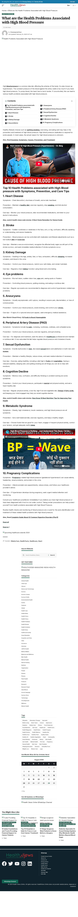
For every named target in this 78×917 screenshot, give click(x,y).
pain (30, 327)
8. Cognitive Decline (49, 115)
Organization (24, 668)
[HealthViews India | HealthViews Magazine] (18, 5)
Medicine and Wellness (27, 654)
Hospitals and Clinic (26, 638)
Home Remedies (25, 635)
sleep (32, 425)
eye (38, 278)
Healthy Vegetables (35, 737)
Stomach (37, 746)
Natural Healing (25, 662)
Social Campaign (25, 692)
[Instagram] (23, 863)
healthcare (51, 337)
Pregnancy (16, 477)
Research (23, 684)
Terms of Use (38, 1)
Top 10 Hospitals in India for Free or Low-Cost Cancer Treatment (29, 831)
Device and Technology (27, 589)
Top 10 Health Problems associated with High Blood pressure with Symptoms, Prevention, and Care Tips (19, 107)
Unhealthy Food (46, 746)
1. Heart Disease (12, 113)
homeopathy (51, 737)
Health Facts (24, 541)
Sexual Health (26, 744)
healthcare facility (26, 632)
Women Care (34, 749)
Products (23, 681)
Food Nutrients (26, 727)
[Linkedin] (29, 863)
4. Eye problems (12, 123)
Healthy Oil (25, 737)
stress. (61, 308)
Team (5, 838)
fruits (48, 361)
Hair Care (34, 727)
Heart (40, 541)
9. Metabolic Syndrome (51, 119)
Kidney (41, 739)
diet (13, 240)
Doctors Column (25, 594)
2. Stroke (10, 116)
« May (23, 791)
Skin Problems (43, 744)
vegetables (58, 361)
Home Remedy (26, 739)
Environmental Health (27, 600)
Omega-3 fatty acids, (66, 391)
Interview (23, 646)
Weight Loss (25, 749)
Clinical (23, 586)
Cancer (42, 722)
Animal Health (25, 580)
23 (54, 779)
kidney (25, 269)
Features (23, 605)
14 (44, 775)
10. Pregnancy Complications (53, 122)
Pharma (23, 673)
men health (25, 741)
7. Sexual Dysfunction (49, 112)
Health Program (47, 730)
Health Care (24, 610)
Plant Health (24, 679)
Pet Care (42, 741)
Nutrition (23, 665)
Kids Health (48, 739)
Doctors (23, 591)
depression (49, 722)
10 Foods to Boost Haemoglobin (34, 317)
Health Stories (26, 732)
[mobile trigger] (3, 5)
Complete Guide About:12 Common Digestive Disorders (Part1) (34, 517)
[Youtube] (17, 863)
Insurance (24, 643)
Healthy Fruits (35, 734)
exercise (21, 240)
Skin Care (34, 744)
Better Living (25, 722)
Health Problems (8, 14)
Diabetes (24, 725)
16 (54, 775)
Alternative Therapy (35, 720)
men (30, 349)
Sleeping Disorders (27, 746)
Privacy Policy (26, 1)
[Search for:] (36, 555)
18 (29, 779)
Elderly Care (15, 541)
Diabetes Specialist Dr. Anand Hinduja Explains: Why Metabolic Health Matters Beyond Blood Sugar (67, 833)
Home (4, 10)
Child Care (24, 583)
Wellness (23, 703)
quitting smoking (33, 130)
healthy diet (24, 205)
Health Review (25, 624)
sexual (43, 349)
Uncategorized (25, 700)
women (6, 351)
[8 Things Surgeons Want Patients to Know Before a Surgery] (48, 821)
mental (46, 383)
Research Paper (25, 687)
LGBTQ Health (25, 649)
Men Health (24, 657)
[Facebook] (4, 863)
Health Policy (24, 616)
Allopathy (24, 720)
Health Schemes (25, 627)
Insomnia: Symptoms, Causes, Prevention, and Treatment (33, 140)
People (23, 670)
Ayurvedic (44, 720)
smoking (51, 205)
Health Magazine (26, 730)
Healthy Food (25, 734)
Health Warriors (36, 732)
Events (23, 602)
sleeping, (61, 257)
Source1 (6, 522)
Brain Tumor (34, 722)
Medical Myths (25, 651)
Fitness (40, 725)
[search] (64, 5)
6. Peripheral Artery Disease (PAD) (54, 109)
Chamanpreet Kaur (16, 32)
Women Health (25, 706)
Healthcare (33, 541)
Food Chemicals (48, 725)
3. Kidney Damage (13, 119)
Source (6, 527)
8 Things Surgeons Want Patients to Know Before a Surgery (48, 831)
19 (33, 779)
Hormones (34, 739)
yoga (41, 749)
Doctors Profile (25, 597)
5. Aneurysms (47, 105)
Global (23, 608)
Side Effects (24, 689)
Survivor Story (25, 695)
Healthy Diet (46, 732)
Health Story (24, 630)
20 (39, 779)
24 (24, 783)
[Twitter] (10, 863)
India (22, 640)
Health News (24, 613)
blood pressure (12, 86)
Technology (24, 698)
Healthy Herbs (45, 734)
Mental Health (25, 659)
